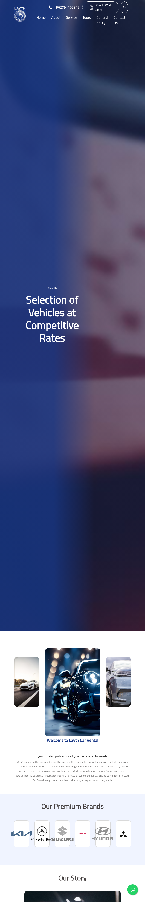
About (55, 17)
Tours (87, 17)
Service (71, 17)
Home (41, 17)
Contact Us (119, 20)
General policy (102, 20)
